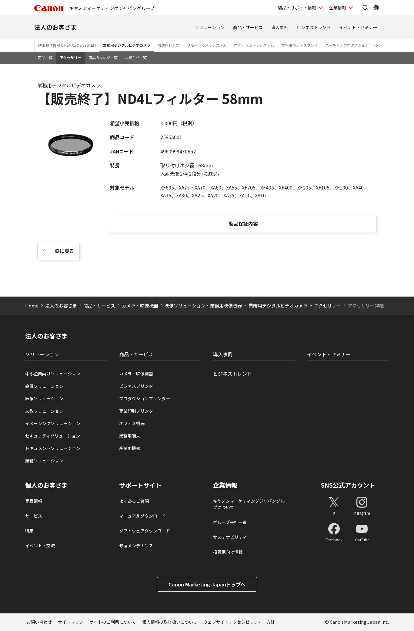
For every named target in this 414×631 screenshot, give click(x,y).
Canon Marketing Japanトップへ (207, 584)
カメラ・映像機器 (140, 305)
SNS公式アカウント (348, 485)
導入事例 (279, 27)
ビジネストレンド (314, 27)
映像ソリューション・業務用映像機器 (203, 305)
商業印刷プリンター (138, 411)
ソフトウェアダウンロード (144, 531)
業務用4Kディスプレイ (299, 45)
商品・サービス (248, 27)
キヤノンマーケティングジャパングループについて (251, 504)
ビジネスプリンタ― (138, 386)
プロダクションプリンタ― (144, 398)
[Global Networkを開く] (376, 7)
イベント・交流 (40, 545)
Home (31, 305)
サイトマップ (70, 622)
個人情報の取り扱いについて (169, 622)
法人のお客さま (55, 27)
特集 (29, 531)
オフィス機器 (132, 423)
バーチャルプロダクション (347, 45)
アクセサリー (70, 57)
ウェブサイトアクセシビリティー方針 (239, 622)
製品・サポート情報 (297, 8)
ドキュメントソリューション (52, 448)
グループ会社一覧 (230, 522)
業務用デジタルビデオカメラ (126, 45)
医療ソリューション (44, 398)
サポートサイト (140, 485)
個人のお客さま (46, 485)
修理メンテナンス (136, 545)
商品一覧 (45, 57)
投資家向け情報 (228, 552)
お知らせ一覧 (136, 57)
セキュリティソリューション (52, 436)
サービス (33, 516)
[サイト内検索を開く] (365, 7)
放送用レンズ (168, 45)
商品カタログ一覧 (103, 57)
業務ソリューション (44, 461)
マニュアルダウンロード (142, 516)
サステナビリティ (230, 537)
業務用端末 (129, 436)
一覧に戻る (62, 250)
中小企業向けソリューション (52, 374)
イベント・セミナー (358, 27)
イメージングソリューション (52, 423)
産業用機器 (129, 448)
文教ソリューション (44, 411)
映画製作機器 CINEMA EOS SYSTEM (67, 45)
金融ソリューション (44, 386)
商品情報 (33, 501)
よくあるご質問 (134, 501)
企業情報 (337, 8)
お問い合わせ (39, 622)
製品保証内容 (243, 223)
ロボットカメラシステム (254, 45)
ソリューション (210, 27)
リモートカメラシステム (207, 45)
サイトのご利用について (112, 622)
